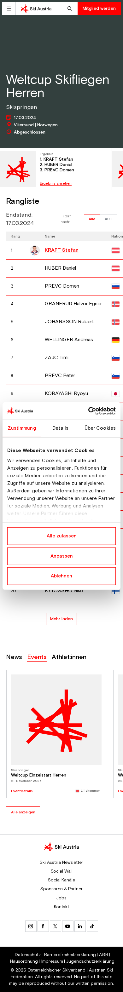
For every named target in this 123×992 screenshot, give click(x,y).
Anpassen (61, 556)
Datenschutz (28, 955)
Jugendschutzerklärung (90, 961)
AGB (103, 955)
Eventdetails (22, 791)
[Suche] (70, 8)
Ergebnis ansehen (56, 184)
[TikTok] (92, 926)
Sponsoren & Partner (61, 889)
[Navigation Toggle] (8, 8)
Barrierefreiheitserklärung (70, 955)
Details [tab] (60, 428)
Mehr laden (61, 619)
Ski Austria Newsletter (61, 862)
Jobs (61, 898)
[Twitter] (55, 926)
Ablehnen (61, 576)
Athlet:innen (69, 657)
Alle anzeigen (23, 812)
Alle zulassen (62, 536)
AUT (108, 219)
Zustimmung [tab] (22, 428)
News (14, 657)
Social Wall (62, 871)
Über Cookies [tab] (100, 428)
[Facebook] (43, 926)
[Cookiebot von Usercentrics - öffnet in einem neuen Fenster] (88, 411)
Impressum (52, 961)
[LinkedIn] (80, 926)
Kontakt (61, 907)
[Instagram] (31, 926)
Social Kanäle (61, 880)
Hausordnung (24, 961)
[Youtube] (67, 926)
